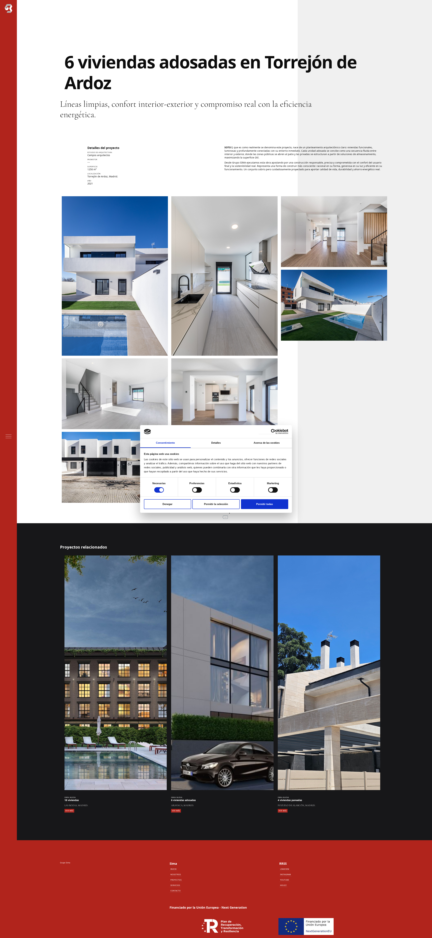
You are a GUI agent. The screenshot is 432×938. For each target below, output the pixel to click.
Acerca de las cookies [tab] (267, 442)
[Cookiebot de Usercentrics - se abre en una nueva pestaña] (273, 431)
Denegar (167, 504)
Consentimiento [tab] (165, 442)
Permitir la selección (216, 504)
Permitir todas (264, 504)
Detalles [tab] (216, 442)
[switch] (197, 490)
